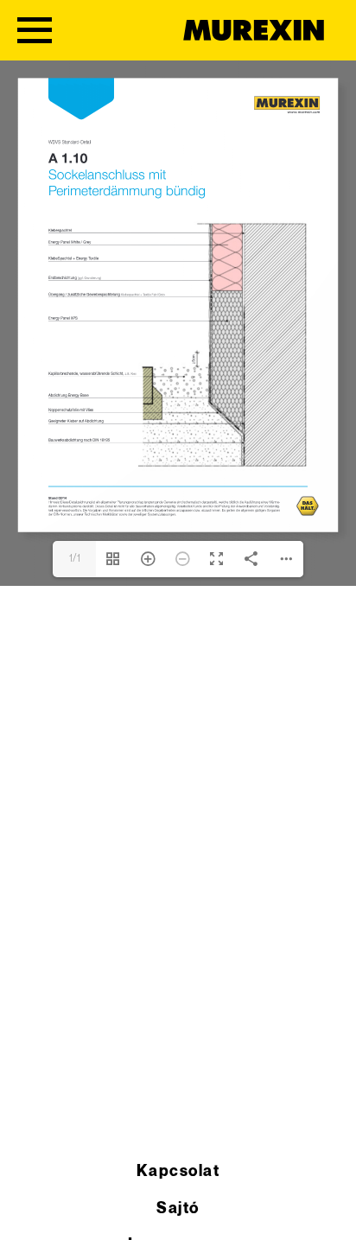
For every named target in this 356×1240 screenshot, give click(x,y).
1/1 (74, 558)
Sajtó (177, 1208)
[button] (31, 1209)
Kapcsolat (178, 1171)
